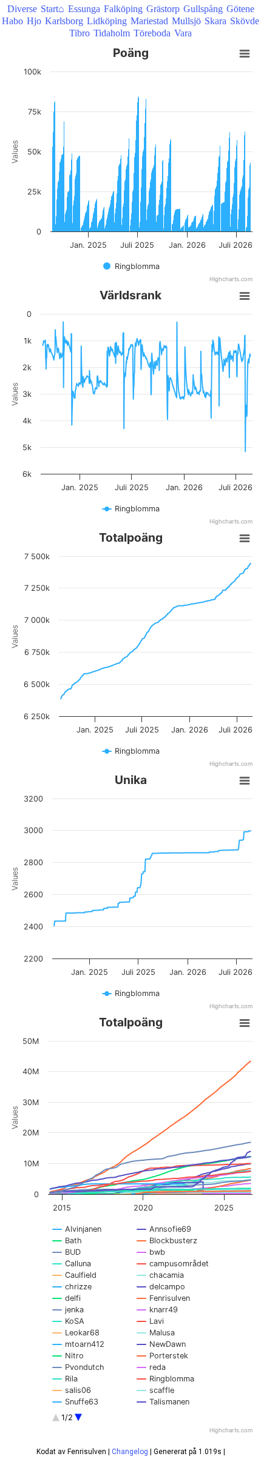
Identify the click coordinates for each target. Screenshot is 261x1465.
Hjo (34, 21)
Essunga (84, 9)
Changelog (130, 1451)
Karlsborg (64, 21)
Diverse (22, 9)
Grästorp (163, 9)
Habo (12, 21)
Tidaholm (111, 33)
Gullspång (203, 9)
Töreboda (152, 33)
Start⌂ (52, 9)
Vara (183, 33)
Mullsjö (186, 21)
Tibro (79, 33)
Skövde (244, 21)
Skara (215, 21)
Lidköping (107, 21)
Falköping (123, 9)
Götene (240, 9)
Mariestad (149, 21)
